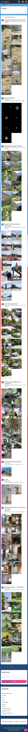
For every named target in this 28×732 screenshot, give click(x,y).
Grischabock (7, 21)
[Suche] (19, 1)
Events (4, 704)
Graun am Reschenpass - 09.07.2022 (12, 225)
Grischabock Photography (12, 462)
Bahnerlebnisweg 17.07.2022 (13, 146)
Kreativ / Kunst (6, 711)
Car (3, 697)
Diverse (4, 706)
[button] (25, 12)
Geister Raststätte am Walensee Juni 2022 (14, 508)
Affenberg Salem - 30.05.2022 (14, 587)
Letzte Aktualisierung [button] (10, 17)
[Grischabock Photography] (5, 1)
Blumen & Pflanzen (7, 713)
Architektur (5, 702)
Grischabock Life (6, 708)
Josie (6, 479)
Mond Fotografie (9, 98)
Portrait (4, 695)
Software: (14, 729)
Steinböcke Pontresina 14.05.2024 (15, 20)
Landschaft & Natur (7, 693)
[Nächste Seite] (15, 667)
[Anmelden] (22, 2)
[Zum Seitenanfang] (25, 730)
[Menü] (26, 1)
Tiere (3, 700)
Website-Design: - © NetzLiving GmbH (14, 728)
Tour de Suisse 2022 (10, 304)
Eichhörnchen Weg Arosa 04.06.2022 (12, 382)
